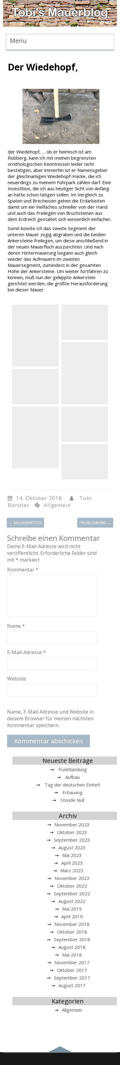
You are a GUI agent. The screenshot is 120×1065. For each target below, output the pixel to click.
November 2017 (72, 962)
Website (16, 678)
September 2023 (72, 840)
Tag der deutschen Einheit (72, 785)
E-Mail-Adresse (26, 652)
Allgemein (57, 505)
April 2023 (72, 863)
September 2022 (72, 893)
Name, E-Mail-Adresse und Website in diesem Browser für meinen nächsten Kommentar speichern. (50, 718)
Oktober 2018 (72, 932)
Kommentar (22, 569)
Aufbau (72, 777)
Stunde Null (72, 800)
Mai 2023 (72, 855)
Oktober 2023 (72, 832)
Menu (18, 40)
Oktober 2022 (72, 886)
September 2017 (72, 978)
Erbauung (72, 792)
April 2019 (72, 916)
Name (16, 626)
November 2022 (72, 878)
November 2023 (72, 824)
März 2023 (71, 870)
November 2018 (72, 924)
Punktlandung (72, 769)
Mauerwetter (25, 522)
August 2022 (72, 901)
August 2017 (72, 985)
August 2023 (72, 847)
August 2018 (72, 947)
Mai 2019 (72, 909)
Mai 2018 (72, 955)
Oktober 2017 (72, 970)
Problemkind (95, 522)
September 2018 (72, 939)
